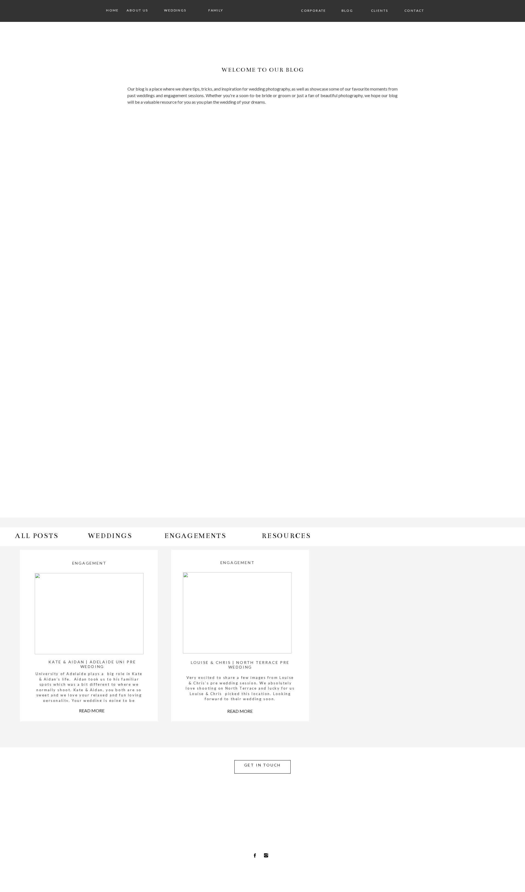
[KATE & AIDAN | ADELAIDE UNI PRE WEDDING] (89, 613)
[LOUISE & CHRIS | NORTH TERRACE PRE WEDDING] (237, 612)
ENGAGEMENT (89, 563)
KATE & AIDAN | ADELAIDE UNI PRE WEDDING (92, 664)
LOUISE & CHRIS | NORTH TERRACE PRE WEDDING (240, 664)
